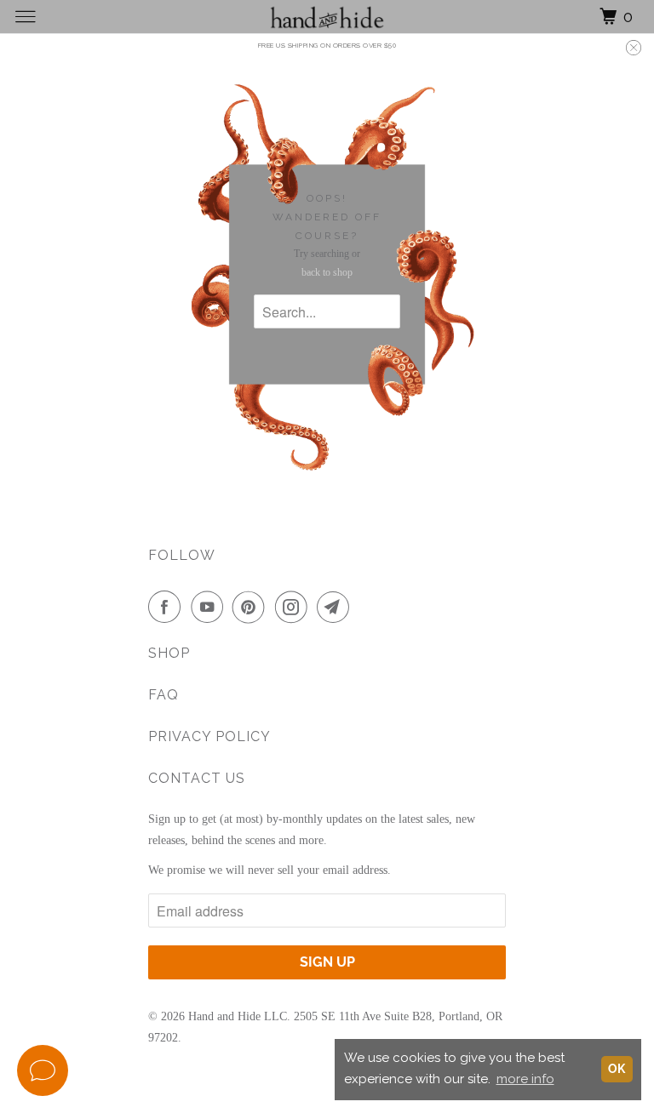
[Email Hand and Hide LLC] (336, 607)
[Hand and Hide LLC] (327, 16)
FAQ (163, 695)
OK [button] (616, 1069)
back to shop (327, 272)
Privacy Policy (209, 736)
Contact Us (196, 778)
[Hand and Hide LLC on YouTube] (210, 607)
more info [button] (525, 1079)
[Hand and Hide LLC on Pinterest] (252, 607)
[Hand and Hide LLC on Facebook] (167, 607)
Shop (169, 653)
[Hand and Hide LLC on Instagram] (294, 607)
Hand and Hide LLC (237, 1016)
